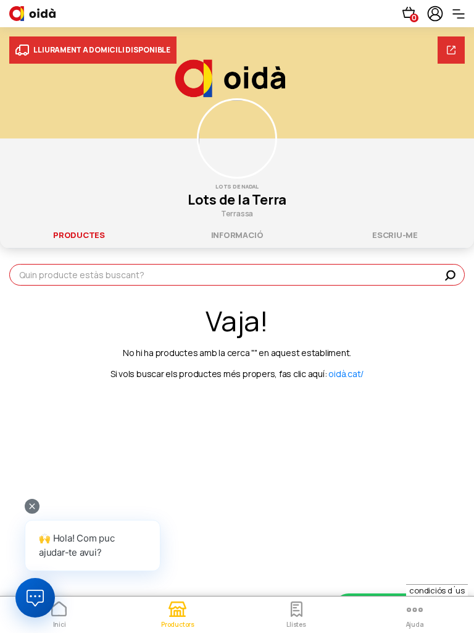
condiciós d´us (437, 590)
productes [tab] (79, 234)
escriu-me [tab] (395, 234)
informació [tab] (237, 234)
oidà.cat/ (346, 374)
